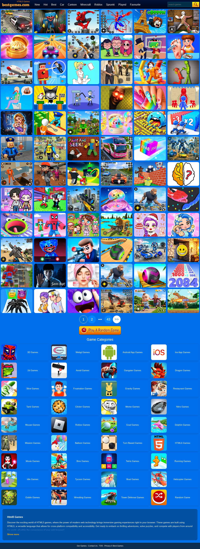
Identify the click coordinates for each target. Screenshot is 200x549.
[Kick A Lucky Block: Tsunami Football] (83, 163)
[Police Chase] (16, 11)
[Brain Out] (183, 163)
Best (53, 4)
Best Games (118, 546)
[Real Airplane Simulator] (16, 61)
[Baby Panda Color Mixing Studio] (83, 138)
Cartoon (72, 4)
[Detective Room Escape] (50, 163)
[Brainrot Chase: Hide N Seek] (116, 87)
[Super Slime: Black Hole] (150, 112)
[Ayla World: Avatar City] (183, 214)
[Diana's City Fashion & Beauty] (83, 265)
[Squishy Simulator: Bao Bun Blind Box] (116, 112)
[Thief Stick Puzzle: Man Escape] (83, 87)
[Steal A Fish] (50, 188)
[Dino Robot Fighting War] (183, 290)
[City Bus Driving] (116, 138)
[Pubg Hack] (50, 138)
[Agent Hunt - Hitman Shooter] (116, 61)
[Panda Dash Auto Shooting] (83, 36)
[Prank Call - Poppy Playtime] (50, 239)
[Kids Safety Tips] (183, 36)
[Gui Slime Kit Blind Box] (16, 36)
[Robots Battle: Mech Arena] (150, 239)
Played (122, 4)
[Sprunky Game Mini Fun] (50, 87)
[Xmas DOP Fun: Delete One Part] (83, 61)
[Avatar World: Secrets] (16, 188)
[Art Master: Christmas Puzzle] (50, 290)
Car (62, 4)
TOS (101, 546)
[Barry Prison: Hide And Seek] (16, 138)
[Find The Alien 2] (150, 36)
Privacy (107, 546)
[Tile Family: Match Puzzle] (16, 112)
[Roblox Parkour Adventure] (150, 61)
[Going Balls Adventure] (116, 239)
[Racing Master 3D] (50, 36)
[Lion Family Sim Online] (116, 214)
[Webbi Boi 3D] (16, 265)
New (37, 4)
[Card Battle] (183, 87)
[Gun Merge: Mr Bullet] (83, 239)
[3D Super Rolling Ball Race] (150, 265)
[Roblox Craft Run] (50, 214)
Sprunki (110, 4)
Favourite (135, 4)
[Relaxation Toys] (116, 188)
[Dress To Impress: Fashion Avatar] (150, 214)
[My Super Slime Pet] (83, 290)
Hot (46, 4)
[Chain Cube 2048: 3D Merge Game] (150, 138)
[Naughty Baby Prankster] (150, 290)
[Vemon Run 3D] (16, 290)
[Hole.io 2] (16, 214)
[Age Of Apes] (150, 188)
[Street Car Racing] (116, 163)
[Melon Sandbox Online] (183, 61)
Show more (13, 534)
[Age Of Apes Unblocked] (116, 265)
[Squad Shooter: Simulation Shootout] (16, 239)
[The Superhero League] (50, 61)
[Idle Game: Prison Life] (50, 112)
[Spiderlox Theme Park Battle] (116, 11)
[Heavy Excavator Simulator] (116, 290)
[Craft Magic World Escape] (83, 112)
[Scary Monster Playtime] (50, 11)
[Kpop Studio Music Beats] (116, 36)
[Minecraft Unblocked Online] (183, 239)
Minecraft (85, 4)
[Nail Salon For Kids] (150, 87)
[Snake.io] (183, 188)
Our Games (82, 546)
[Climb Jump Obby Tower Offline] (150, 11)
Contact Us (93, 546)
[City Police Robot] (183, 138)
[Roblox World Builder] (150, 163)
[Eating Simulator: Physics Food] (16, 87)
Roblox (98, 4)
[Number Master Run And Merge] (183, 265)
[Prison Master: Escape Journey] (16, 163)
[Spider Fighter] (83, 11)
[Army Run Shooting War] (183, 112)
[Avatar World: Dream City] (83, 214)
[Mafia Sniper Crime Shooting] (83, 188)
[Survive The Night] (50, 265)
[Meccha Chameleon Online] (183, 11)
